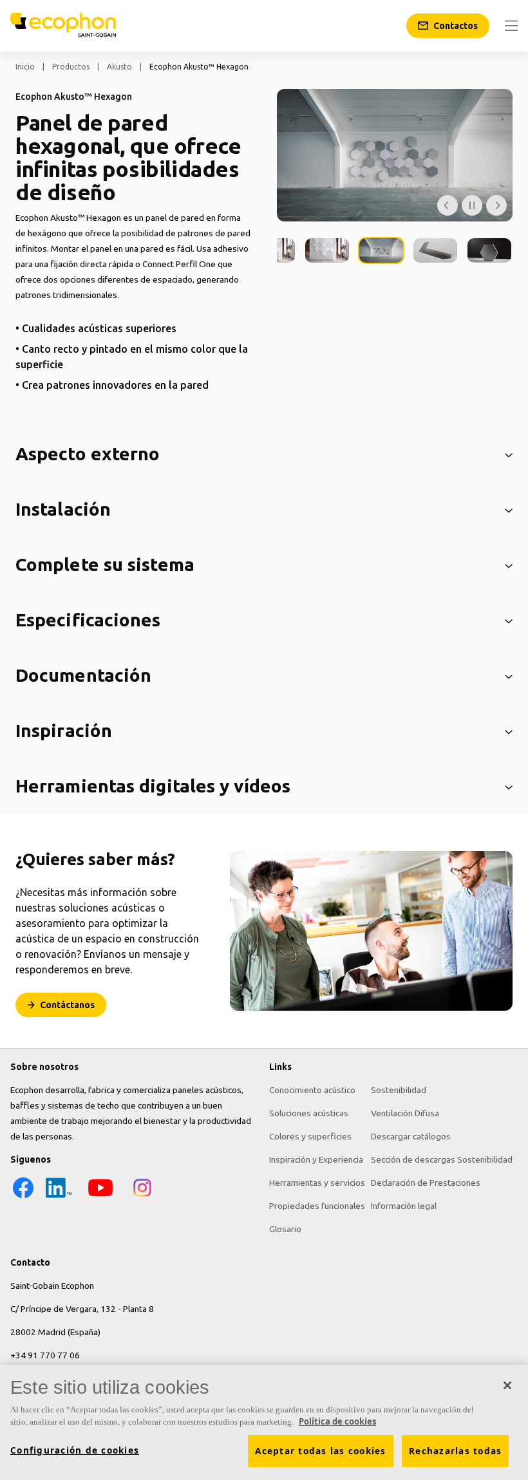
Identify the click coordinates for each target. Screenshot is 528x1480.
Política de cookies (337, 1421)
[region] (264, 1422)
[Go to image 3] (327, 250)
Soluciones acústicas (308, 1113)
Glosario (285, 1229)
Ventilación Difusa (405, 1113)
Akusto (119, 66)
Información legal (404, 1206)
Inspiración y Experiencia (316, 1159)
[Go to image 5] (435, 250)
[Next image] (496, 205)
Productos (71, 66)
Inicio (25, 66)
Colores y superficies (310, 1136)
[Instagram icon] (142, 1197)
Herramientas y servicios (317, 1182)
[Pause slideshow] (472, 205)
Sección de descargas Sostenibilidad (442, 1159)
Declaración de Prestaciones (425, 1182)
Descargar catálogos (411, 1136)
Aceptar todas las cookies (320, 1451)
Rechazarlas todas (455, 1451)
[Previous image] (447, 205)
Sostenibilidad (398, 1090)
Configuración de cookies (74, 1450)
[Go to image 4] (381, 250)
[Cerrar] (507, 1385)
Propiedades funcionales (317, 1206)
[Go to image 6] (489, 250)
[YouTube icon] (100, 1197)
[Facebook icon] (23, 1197)
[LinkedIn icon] (58, 1197)
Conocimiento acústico (312, 1090)
